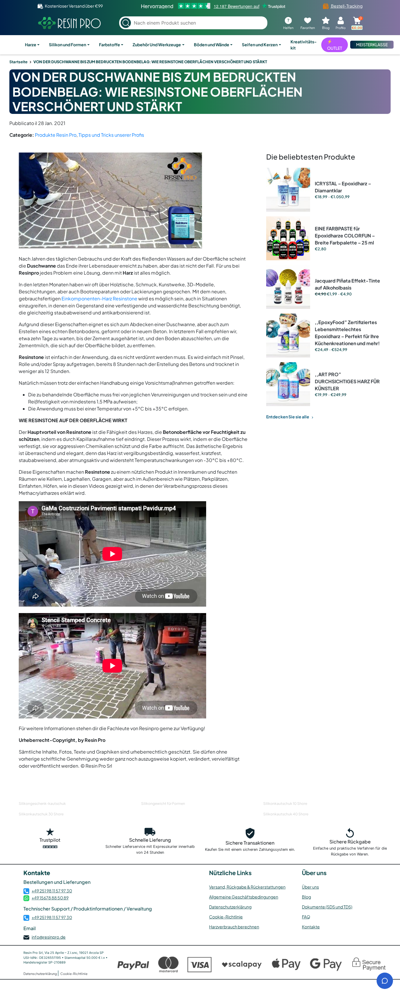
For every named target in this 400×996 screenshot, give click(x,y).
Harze (30, 44)
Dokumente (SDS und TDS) (327, 906)
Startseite (18, 61)
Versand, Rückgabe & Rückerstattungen (247, 886)
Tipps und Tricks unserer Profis (111, 135)
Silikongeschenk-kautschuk (42, 803)
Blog (306, 896)
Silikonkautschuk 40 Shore (285, 814)
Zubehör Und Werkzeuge (157, 44)
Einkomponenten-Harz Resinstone (99, 298)
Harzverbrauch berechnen (234, 926)
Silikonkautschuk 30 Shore (41, 814)
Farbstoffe (109, 44)
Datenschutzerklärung (230, 906)
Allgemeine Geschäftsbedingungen (243, 896)
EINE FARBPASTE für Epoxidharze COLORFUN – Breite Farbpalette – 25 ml (345, 235)
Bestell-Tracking (346, 5)
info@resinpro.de (49, 936)
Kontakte (311, 926)
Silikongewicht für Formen (163, 803)
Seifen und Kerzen (260, 44)
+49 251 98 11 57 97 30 (52, 890)
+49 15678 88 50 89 (50, 897)
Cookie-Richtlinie (226, 916)
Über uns (310, 886)
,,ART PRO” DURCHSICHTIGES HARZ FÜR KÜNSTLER (347, 381)
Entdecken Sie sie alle (287, 416)
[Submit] (126, 23)
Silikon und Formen (67, 44)
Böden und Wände (211, 44)
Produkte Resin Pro (55, 135)
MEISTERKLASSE (372, 44)
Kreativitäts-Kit (303, 44)
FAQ (306, 916)
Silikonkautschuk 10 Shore (285, 803)
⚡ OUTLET (334, 45)
